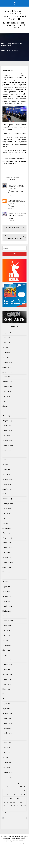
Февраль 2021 (7, 655)
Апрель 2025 (6, 411)
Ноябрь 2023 (6, 494)
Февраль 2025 (7, 421)
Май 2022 (5, 582)
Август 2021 (6, 626)
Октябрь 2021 (7, 616)
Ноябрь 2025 (6, 377)
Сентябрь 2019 (7, 738)
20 (14, 802)
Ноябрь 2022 (6, 553)
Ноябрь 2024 (6, 435)
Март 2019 (6, 767)
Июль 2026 (6, 338)
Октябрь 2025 (7, 382)
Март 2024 (6, 474)
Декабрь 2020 (7, 665)
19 (11, 802)
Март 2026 (6, 357)
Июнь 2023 (6, 518)
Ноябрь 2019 (6, 728)
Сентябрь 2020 (7, 679)
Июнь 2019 (6, 753)
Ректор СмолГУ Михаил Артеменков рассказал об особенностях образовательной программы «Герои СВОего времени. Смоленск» (17, 189)
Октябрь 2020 (7, 675)
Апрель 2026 (6, 352)
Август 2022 (6, 567)
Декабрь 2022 (7, 548)
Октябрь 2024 (7, 440)
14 (18, 798)
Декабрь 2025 (7, 372)
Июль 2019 (6, 748)
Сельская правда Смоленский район (14, 15)
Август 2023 (6, 509)
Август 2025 (6, 392)
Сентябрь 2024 (7, 445)
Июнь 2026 (6, 343)
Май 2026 (5, 348)
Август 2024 (6, 450)
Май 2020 (5, 699)
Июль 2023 (6, 514)
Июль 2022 (6, 572)
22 (21, 802)
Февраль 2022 (7, 596)
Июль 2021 (6, 631)
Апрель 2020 (7, 704)
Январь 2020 (6, 718)
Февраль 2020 (7, 714)
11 (7, 798)
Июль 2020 (6, 689)
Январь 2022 (6, 601)
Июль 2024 (6, 455)
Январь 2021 (6, 660)
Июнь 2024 (6, 460)
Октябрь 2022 (7, 557)
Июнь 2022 (6, 577)
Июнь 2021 (6, 636)
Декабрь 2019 (7, 723)
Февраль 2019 (7, 772)
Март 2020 (6, 709)
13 (14, 798)
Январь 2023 (6, 543)
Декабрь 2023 (7, 489)
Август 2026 (6, 333)
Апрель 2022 (6, 587)
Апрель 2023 (6, 528)
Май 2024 (5, 465)
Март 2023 (6, 533)
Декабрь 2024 (7, 431)
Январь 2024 (6, 484)
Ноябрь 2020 (7, 670)
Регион (5, 171)
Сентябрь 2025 (7, 387)
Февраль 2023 (7, 538)
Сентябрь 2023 (7, 504)
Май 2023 (5, 523)
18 (7, 802)
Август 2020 (6, 684)
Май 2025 (5, 406)
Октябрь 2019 (7, 733)
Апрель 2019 (6, 762)
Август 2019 (6, 743)
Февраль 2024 (7, 479)
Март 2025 (6, 416)
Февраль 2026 (7, 362)
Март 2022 (6, 592)
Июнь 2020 (6, 694)
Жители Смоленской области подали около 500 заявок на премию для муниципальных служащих (17, 216)
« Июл (4, 813)
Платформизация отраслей (12, 103)
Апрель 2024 (6, 470)
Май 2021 (5, 640)
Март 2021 (6, 650)
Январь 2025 (6, 426)
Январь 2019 (6, 777)
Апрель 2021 (6, 645)
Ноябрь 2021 (6, 611)
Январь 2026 (6, 367)
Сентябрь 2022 (7, 562)
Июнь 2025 (6, 401)
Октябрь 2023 (7, 499)
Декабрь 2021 (7, 606)
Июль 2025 (6, 396)
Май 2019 (5, 758)
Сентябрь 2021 (7, 621)
